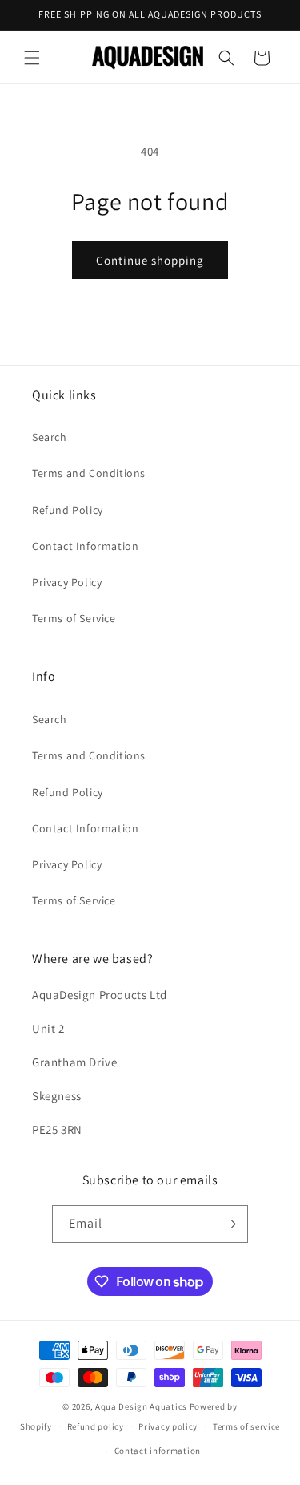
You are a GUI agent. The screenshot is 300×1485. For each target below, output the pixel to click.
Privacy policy (168, 1426)
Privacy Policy (67, 582)
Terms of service (246, 1426)
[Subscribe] (229, 1224)
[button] (32, 57)
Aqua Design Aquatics (141, 1406)
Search (49, 437)
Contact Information (85, 546)
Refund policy (95, 1426)
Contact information (157, 1450)
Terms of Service (74, 618)
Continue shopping (150, 260)
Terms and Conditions (89, 473)
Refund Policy (67, 510)
